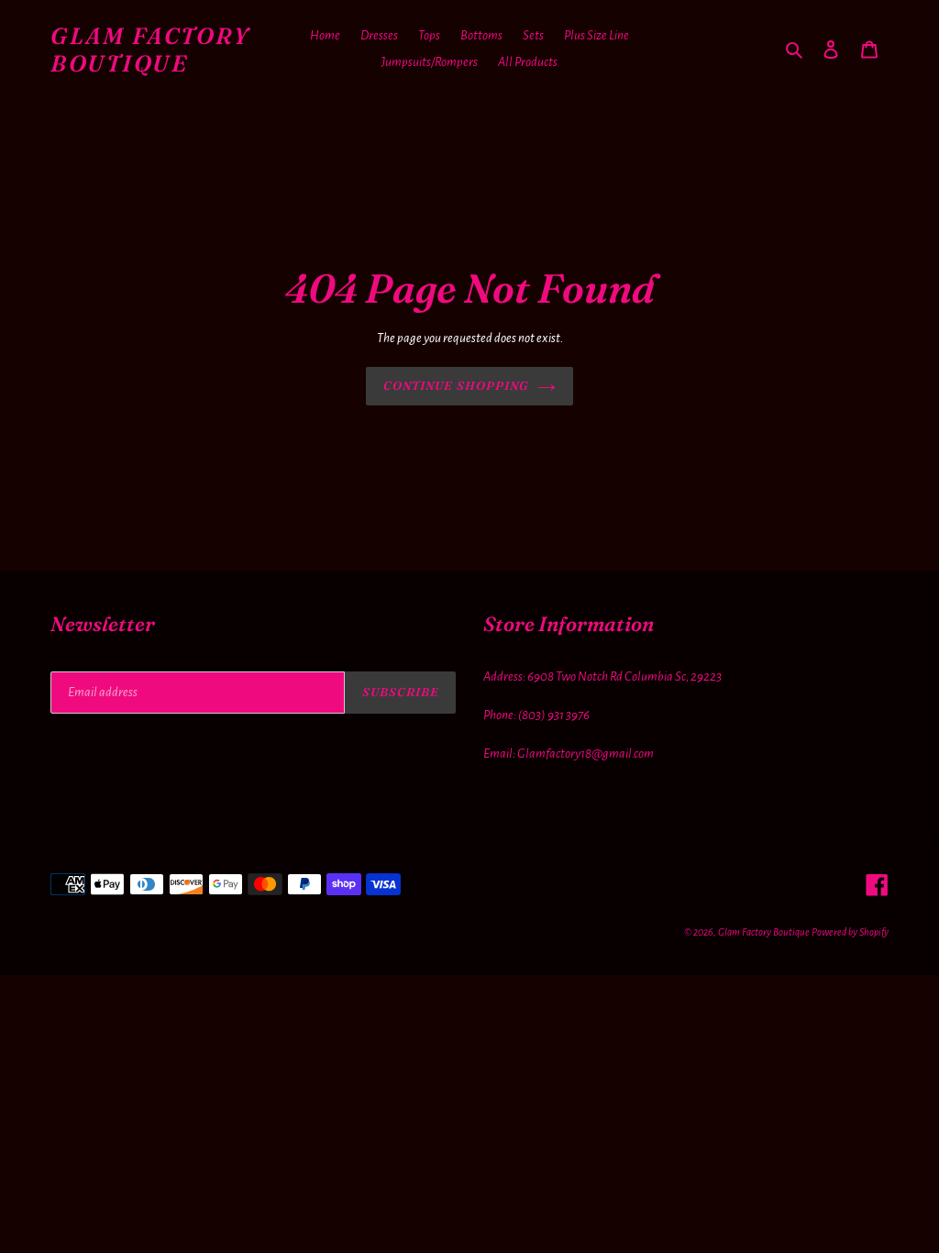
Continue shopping (455, 385)
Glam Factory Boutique (149, 49)
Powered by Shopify (850, 931)
